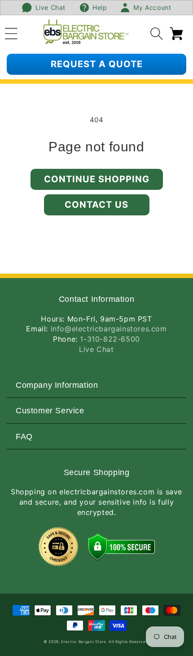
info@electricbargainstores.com (109, 328)
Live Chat (96, 349)
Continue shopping (96, 179)
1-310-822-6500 (110, 338)
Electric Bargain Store (83, 641)
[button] (11, 32)
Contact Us (96, 204)
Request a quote (97, 64)
